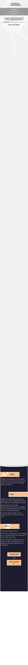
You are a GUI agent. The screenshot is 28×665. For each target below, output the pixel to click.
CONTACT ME (14, 554)
